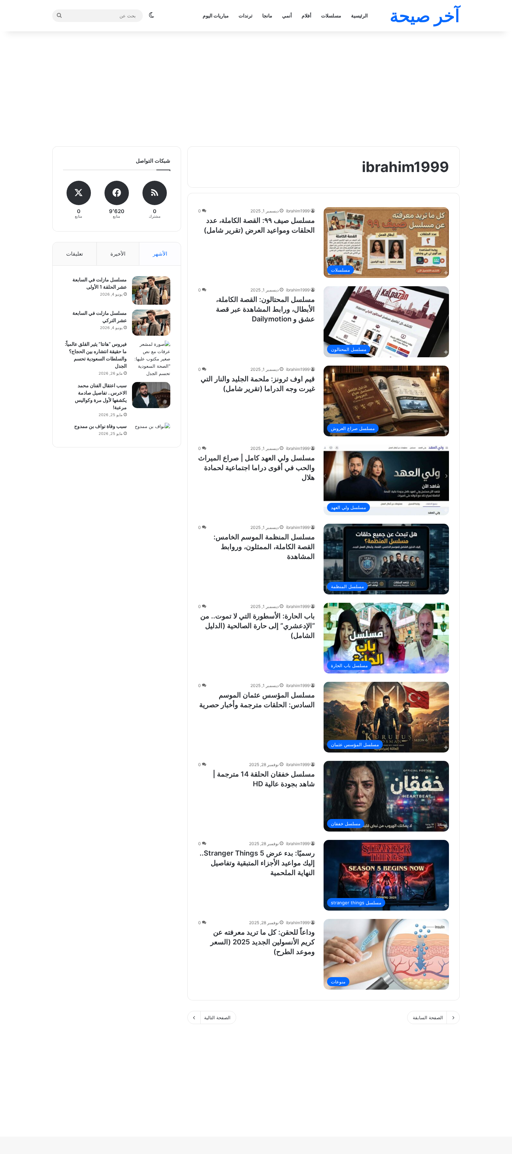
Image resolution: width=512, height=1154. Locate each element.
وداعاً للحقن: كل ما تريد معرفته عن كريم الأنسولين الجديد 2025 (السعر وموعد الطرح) (262, 942)
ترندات (246, 15)
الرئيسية (359, 15)
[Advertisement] (256, 87)
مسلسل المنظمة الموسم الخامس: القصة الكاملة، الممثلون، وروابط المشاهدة (264, 547)
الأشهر (160, 253)
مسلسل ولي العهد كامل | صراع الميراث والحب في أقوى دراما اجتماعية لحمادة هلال (256, 468)
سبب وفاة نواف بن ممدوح (100, 426)
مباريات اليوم (216, 15)
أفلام (306, 15)
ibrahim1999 (298, 210)
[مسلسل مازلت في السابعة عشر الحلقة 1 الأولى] (151, 290)
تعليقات (74, 253)
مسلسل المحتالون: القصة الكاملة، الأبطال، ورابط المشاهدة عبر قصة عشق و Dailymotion (265, 309)
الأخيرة (117, 253)
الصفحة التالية (217, 1017)
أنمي (287, 15)
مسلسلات (331, 15)
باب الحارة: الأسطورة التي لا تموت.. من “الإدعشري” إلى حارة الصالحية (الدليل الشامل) (257, 626)
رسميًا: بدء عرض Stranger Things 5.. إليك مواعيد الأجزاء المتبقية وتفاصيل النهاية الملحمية (257, 863)
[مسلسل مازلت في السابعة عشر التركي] (151, 323)
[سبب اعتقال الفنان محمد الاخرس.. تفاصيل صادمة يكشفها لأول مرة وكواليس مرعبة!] (151, 395)
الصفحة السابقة (428, 1017)
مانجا (267, 15)
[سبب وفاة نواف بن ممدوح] (151, 426)
